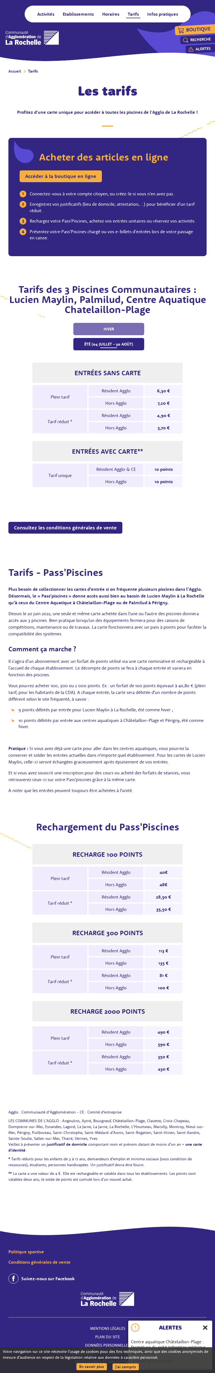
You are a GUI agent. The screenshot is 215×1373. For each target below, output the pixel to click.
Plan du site (107, 1336)
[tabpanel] (107, 425)
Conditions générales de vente (39, 1262)
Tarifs (33, 71)
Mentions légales (107, 1328)
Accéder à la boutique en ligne (60, 176)
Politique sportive (26, 1251)
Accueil (14, 71)
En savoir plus (93, 1366)
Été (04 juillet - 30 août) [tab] (108, 344)
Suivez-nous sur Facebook (47, 1278)
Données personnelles (107, 1345)
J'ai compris (127, 1366)
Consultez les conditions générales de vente (65, 527)
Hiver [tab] (109, 329)
